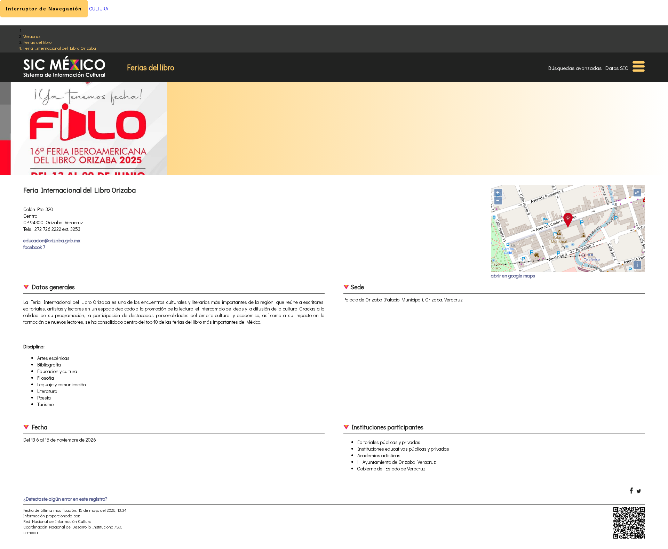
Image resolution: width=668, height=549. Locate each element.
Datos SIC (616, 67)
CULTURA (98, 8)
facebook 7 (34, 247)
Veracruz (31, 36)
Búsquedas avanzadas (575, 67)
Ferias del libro (37, 42)
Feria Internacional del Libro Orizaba (59, 48)
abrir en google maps (513, 275)
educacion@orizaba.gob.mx (51, 240)
